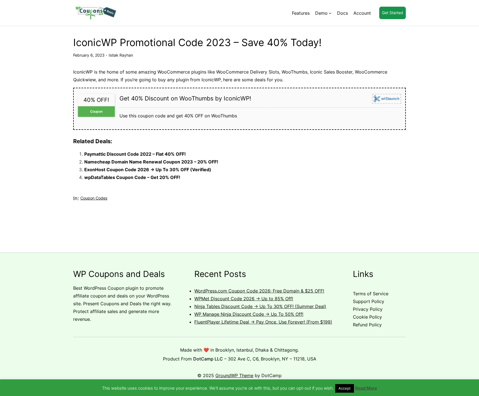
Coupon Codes (93, 198)
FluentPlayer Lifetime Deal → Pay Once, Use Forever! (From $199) (263, 322)
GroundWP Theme (234, 375)
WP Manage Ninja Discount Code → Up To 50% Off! (248, 314)
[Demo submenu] (330, 13)
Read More (366, 388)
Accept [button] (344, 388)
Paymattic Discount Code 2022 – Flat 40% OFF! (135, 154)
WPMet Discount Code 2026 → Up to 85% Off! (243, 298)
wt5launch (389, 98)
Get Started (392, 12)
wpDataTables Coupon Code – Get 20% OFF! (132, 177)
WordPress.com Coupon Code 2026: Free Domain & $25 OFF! (259, 291)
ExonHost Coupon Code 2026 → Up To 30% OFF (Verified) (147, 169)
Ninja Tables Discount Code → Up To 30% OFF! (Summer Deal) (260, 306)
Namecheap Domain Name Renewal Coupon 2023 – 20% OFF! (151, 162)
